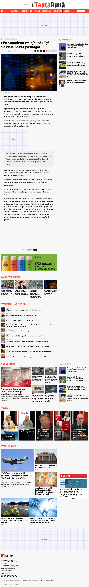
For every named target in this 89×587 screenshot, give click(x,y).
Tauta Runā (7, 39)
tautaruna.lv (4, 51)
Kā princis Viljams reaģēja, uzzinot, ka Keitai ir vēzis (23, 310)
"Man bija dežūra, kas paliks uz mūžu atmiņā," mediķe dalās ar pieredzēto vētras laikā (42, 520)
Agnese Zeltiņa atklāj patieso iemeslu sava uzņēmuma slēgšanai (27, 341)
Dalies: (23, 250)
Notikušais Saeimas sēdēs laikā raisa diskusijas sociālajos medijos (14, 391)
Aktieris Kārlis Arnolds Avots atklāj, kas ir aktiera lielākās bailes (28, 346)
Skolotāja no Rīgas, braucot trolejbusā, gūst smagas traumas (50, 292)
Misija (11, 580)
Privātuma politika (17, 580)
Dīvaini (37, 11)
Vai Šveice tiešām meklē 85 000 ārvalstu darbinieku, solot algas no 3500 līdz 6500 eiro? (77, 73)
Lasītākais (65, 40)
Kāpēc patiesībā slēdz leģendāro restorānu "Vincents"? (24, 336)
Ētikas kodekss (42, 580)
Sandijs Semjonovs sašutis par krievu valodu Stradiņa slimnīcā (76, 82)
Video (4, 407)
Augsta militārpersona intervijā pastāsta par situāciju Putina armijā (75, 54)
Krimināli (57, 11)
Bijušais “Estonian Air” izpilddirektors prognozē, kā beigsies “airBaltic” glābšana (77, 63)
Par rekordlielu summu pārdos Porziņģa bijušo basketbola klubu (27, 357)
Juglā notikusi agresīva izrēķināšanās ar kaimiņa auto (37, 378)
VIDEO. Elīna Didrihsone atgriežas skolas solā (21, 315)
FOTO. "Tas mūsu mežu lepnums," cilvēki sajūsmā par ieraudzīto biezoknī (30, 351)
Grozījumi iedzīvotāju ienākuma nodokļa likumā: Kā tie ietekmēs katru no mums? (45, 491)
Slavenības (15, 11)
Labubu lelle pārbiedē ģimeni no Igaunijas (20, 331)
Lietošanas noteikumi (26, 580)
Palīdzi (66, 11)
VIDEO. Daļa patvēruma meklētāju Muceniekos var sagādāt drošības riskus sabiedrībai (35, 293)
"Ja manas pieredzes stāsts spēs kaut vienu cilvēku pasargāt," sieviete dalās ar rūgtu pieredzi (38, 397)
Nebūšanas (46, 11)
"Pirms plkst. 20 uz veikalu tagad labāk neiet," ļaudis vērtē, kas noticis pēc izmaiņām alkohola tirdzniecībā (31, 325)
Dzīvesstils (27, 11)
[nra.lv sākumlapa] (25, 4)
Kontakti (52, 580)
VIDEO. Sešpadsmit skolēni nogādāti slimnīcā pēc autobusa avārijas (14, 520)
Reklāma (7, 580)
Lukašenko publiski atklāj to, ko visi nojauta (46, 466)
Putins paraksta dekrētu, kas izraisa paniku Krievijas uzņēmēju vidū (77, 45)
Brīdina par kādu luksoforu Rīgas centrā (19, 320)
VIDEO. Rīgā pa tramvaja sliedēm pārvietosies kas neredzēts (6, 292)
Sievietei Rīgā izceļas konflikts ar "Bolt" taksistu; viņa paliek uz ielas (51, 379)
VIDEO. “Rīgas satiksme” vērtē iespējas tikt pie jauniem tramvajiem (21, 292)
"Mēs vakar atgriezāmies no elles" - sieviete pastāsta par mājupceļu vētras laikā (50, 397)
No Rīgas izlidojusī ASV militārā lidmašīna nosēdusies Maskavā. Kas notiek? (17, 476)
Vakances (48, 580)
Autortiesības (35, 580)
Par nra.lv (3, 580)
